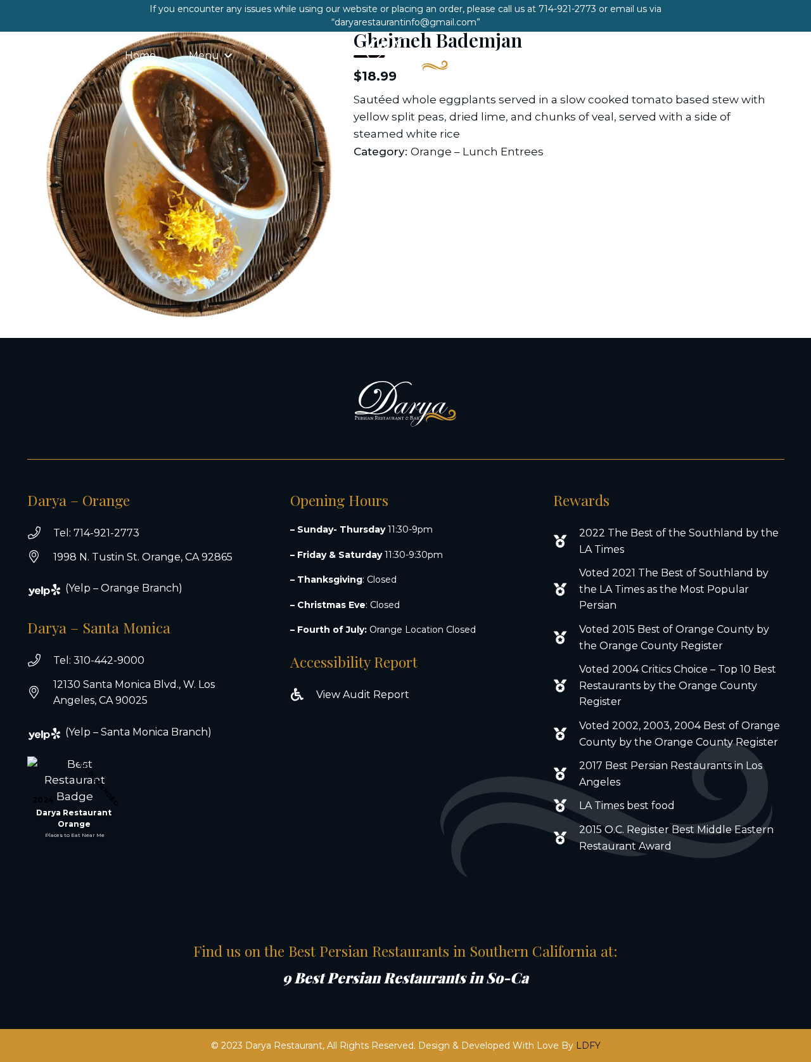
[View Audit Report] (303, 695)
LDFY (588, 1045)
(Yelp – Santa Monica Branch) (138, 732)
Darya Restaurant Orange (74, 818)
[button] (228, 55)
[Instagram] (761, 56)
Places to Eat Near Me (75, 835)
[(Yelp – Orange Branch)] (52, 590)
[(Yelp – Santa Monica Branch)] (52, 734)
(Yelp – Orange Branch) (123, 588)
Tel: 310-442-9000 (98, 660)
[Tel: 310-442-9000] (40, 660)
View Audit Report (362, 695)
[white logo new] (405, 56)
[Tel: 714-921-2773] (40, 533)
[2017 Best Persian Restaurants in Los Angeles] (566, 774)
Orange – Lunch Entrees (477, 151)
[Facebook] (735, 56)
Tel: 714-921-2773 (96, 533)
